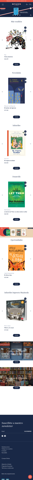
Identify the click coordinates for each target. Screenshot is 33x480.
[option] (16, 12)
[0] (26, 4)
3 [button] (17, 15)
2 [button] (15, 15)
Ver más (16, 64)
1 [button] (13, 15)
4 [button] (20, 15)
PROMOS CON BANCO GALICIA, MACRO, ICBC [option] (16, 1)
